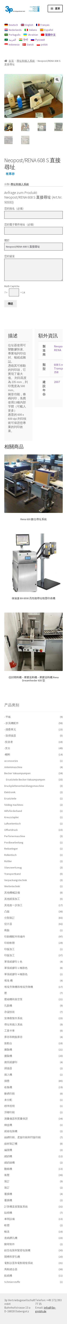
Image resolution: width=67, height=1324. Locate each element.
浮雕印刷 (9, 1112)
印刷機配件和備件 (14, 936)
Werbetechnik (12, 886)
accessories (11, 760)
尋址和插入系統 (26, 61)
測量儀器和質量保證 (16, 1118)
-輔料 (7, 754)
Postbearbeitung (13, 842)
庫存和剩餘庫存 (13, 1037)
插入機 (8, 1074)
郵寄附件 (9, 1244)
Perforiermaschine (14, 836)
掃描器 (8, 1068)
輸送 (6, 1231)
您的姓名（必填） (14, 208)
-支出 (7, 748)
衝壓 (6, 1175)
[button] (57, 80)
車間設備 (9, 1219)
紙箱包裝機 (10, 1131)
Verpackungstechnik (15, 880)
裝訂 (6, 1181)
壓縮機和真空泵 (13, 999)
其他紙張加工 (12, 899)
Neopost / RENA (60, 348)
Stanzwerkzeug (13, 867)
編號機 (8, 1150)
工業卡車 (9, 1030)
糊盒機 (8, 1125)
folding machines (13, 804)
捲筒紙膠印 (10, 1062)
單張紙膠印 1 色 (13, 961)
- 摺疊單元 (10, 729)
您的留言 (9, 256)
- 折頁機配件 (11, 723)
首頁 (11, 61)
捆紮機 (8, 1049)
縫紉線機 (9, 1162)
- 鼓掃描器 (10, 735)
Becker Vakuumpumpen (17, 773)
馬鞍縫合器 (10, 1269)
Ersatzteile (10, 798)
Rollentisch (10, 855)
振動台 (8, 1043)
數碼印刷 (9, 1093)
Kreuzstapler (11, 817)
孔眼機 (8, 1005)
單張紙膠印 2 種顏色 (16, 968)
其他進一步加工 (13, 905)
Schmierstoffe (12, 1282)
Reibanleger (11, 848)
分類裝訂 (9, 917)
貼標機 (8, 1212)
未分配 (8, 1100)
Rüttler (8, 861)
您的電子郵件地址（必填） (20, 224)
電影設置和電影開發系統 (18, 1263)
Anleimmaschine (13, 767)
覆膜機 (8, 1194)
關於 (6, 240)
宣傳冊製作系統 (13, 1018)
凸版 (6, 911)
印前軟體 (9, 943)
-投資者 (8, 742)
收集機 (8, 1087)
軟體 (6, 1225)
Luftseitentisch (12, 823)
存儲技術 (9, 1012)
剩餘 (6, 930)
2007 (57, 382)
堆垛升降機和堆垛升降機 (18, 987)
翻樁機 (8, 1169)
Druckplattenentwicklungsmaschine (24, 786)
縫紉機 (8, 1156)
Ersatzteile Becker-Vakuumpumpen (25, 779)
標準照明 (9, 1106)
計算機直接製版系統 (16, 1206)
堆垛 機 (8, 980)
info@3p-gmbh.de (45, 1309)
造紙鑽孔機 (10, 1238)
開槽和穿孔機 (12, 1256)
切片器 (8, 924)
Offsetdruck (11, 830)
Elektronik (9, 792)
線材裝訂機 (10, 1143)
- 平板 (7, 717)
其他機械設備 (12, 892)
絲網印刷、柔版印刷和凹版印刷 (22, 1137)
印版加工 (9, 949)
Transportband (12, 873)
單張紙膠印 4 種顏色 (16, 974)
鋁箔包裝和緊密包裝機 (17, 1250)
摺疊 (6, 1081)
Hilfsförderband (13, 811)
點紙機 (8, 1275)
